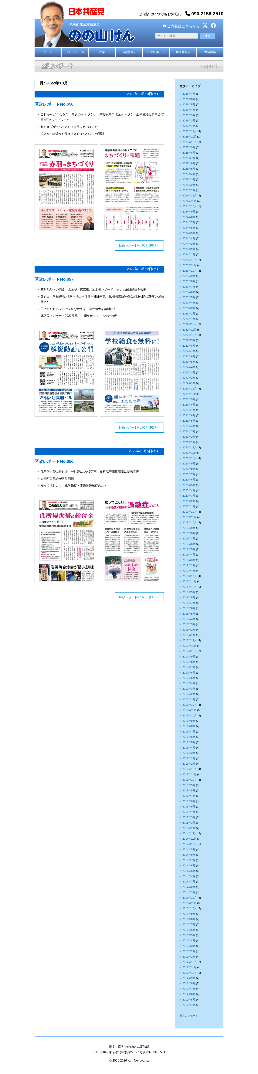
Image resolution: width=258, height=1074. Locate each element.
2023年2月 (188, 313)
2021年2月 (188, 436)
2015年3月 (188, 817)
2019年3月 (188, 560)
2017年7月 (188, 667)
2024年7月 (188, 222)
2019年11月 (189, 517)
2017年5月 (188, 677)
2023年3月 (188, 308)
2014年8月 (188, 854)
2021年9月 (188, 399)
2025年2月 (188, 184)
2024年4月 (188, 238)
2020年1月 (188, 506)
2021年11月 (189, 393)
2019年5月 (188, 549)
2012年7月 (188, 988)
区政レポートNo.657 (54, 279)
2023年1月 (188, 318)
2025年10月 (189, 142)
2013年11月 (189, 903)
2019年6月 (188, 543)
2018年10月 (189, 586)
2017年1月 (188, 699)
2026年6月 (188, 99)
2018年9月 (188, 592)
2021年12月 (189, 388)
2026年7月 (188, 93)
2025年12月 (189, 131)
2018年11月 (189, 581)
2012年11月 (189, 967)
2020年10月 (189, 458)
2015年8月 (188, 790)
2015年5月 (188, 806)
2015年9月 (188, 785)
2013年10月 (189, 908)
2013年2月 (188, 951)
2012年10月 (189, 972)
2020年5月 (188, 485)
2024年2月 (188, 249)
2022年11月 (189, 329)
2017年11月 (189, 645)
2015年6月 (188, 801)
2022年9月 (188, 340)
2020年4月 (188, 490)
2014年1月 (188, 892)
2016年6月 (188, 736)
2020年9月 (188, 463)
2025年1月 (188, 190)
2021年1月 (188, 442)
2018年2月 (188, 629)
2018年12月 (189, 576)
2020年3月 (188, 495)
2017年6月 (188, 672)
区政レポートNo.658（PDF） (139, 245)
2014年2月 (188, 887)
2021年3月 (188, 431)
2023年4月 (188, 302)
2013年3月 (188, 945)
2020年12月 (189, 447)
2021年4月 (188, 425)
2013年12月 (189, 897)
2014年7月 (188, 860)
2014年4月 (188, 876)
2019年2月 (188, 565)
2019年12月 (189, 511)
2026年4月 (188, 109)
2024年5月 (188, 233)
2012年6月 (188, 994)
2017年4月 (188, 683)
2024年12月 (189, 195)
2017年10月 (189, 651)
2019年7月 (188, 538)
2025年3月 (188, 179)
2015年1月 (188, 828)
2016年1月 (188, 763)
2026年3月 (188, 115)
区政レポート (156, 52)
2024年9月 (188, 211)
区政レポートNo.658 (54, 104)
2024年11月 (189, 200)
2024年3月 (188, 243)
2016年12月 (189, 704)
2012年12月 (189, 962)
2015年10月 (189, 779)
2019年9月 (188, 527)
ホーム (48, 52)
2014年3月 (188, 881)
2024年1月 (188, 254)
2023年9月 (188, 275)
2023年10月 (189, 270)
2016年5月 (188, 742)
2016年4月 (188, 747)
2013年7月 (188, 924)
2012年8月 (188, 983)
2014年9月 (188, 849)
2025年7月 (188, 158)
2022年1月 (188, 383)
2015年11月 (189, 774)
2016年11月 (189, 710)
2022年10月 (189, 334)
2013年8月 (188, 919)
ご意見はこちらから (183, 26)
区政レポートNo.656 (54, 461)
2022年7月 (188, 350)
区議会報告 (183, 52)
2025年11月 (189, 136)
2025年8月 (188, 152)
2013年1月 (188, 956)
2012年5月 (188, 999)
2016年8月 (188, 726)
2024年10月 (189, 206)
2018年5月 (188, 613)
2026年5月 (188, 104)
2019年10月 (189, 522)
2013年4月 (188, 940)
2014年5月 (188, 870)
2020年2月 (188, 501)
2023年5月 (188, 297)
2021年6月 (188, 415)
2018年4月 (188, 618)
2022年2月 (188, 377)
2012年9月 (188, 978)
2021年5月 (188, 420)
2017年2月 (188, 693)
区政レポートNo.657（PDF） (139, 427)
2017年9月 (188, 656)
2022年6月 (188, 356)
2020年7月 (188, 474)
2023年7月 (188, 286)
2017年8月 (188, 661)
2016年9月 (188, 720)
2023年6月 (188, 292)
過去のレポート (188, 1015)
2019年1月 (188, 570)
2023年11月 (189, 265)
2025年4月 (188, 174)
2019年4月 (188, 554)
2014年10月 (189, 844)
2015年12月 (189, 768)
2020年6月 (188, 479)
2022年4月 (188, 367)
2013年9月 (188, 913)
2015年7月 (188, 795)
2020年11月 (189, 452)
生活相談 (210, 52)
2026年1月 (188, 125)
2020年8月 (188, 468)
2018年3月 (188, 624)
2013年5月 (188, 935)
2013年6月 (188, 929)
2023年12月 (189, 259)
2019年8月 (188, 533)
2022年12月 (189, 324)
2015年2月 (188, 822)
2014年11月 (189, 838)
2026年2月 (188, 120)
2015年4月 (188, 811)
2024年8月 (188, 217)
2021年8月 (188, 404)
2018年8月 (188, 597)
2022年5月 (188, 361)
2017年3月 (188, 688)
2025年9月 (188, 147)
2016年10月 (189, 715)
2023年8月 (188, 281)
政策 (102, 52)
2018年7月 (188, 602)
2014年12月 (189, 833)
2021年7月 (188, 409)
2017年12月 (189, 640)
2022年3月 (188, 372)
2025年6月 (188, 163)
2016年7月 (188, 731)
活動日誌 (129, 52)
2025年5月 (188, 168)
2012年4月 (188, 1004)
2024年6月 (188, 227)
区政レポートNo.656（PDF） (139, 597)
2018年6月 (188, 608)
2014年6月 (188, 865)
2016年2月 (188, 758)
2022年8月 (188, 345)
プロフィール (75, 52)
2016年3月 (188, 752)
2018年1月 (188, 635)
